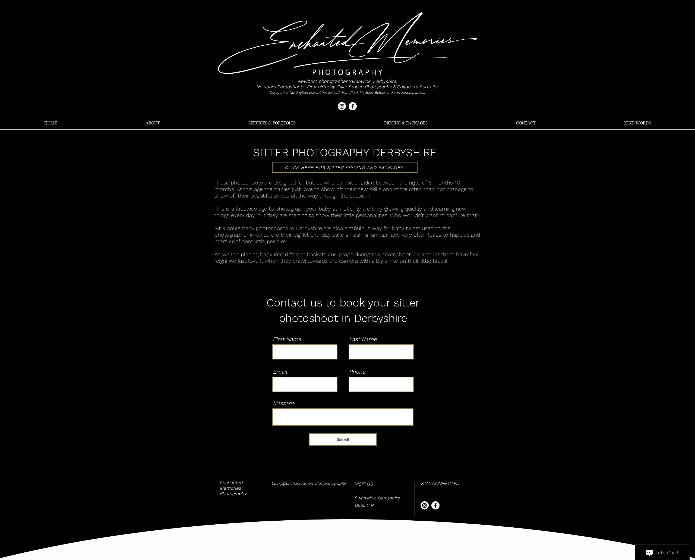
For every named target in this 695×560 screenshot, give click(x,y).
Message (283, 403)
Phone (357, 371)
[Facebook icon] (353, 106)
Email (280, 371)
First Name (287, 339)
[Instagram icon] (342, 106)
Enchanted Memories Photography (233, 488)
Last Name (363, 339)
